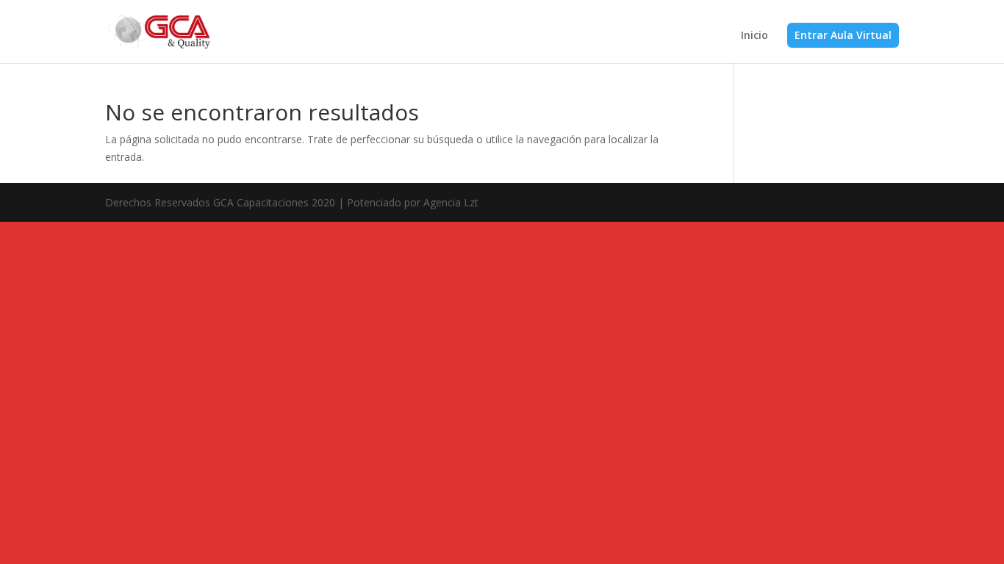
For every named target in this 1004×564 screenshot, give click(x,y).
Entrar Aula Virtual (843, 35)
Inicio (754, 36)
